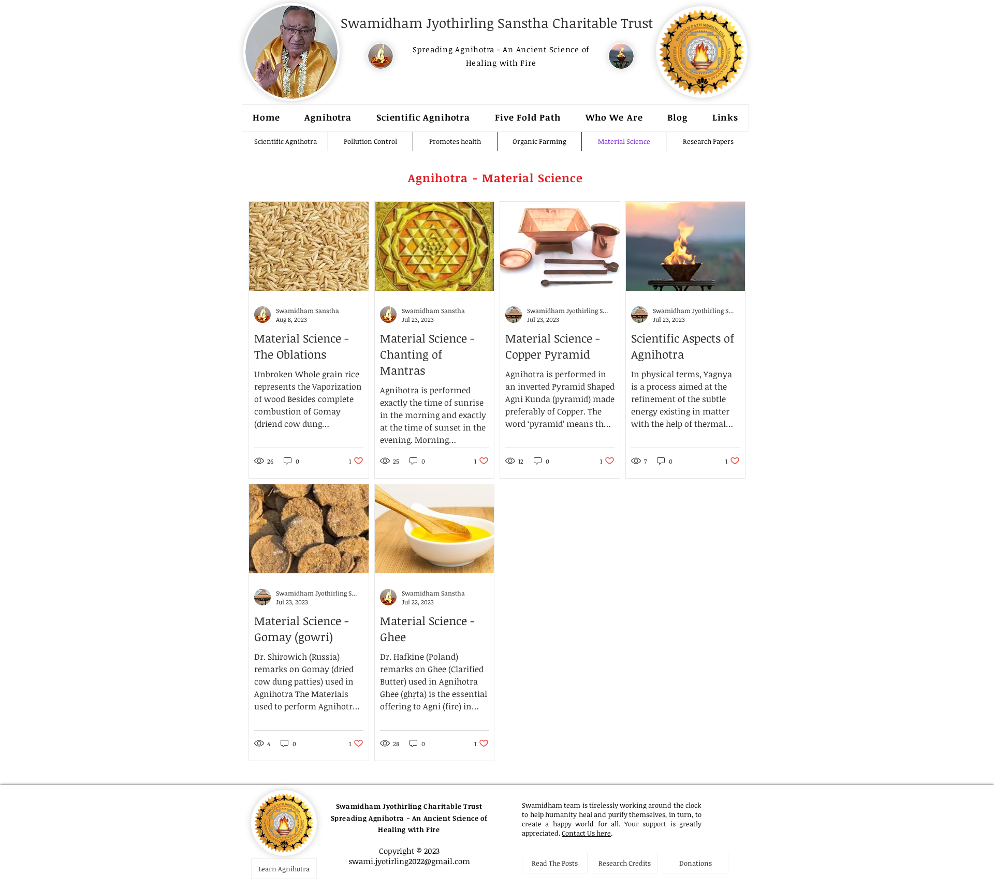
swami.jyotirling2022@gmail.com (409, 861)
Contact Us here (586, 833)
